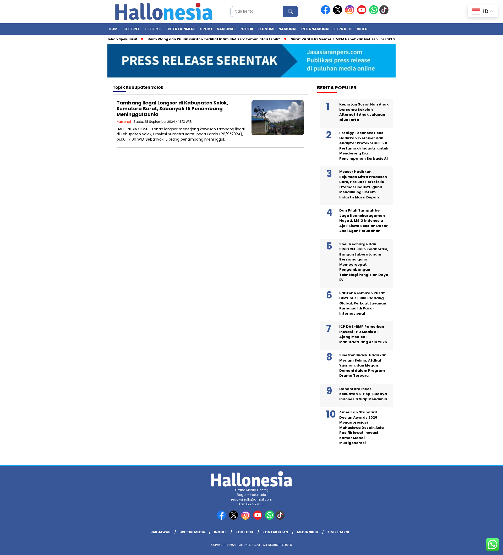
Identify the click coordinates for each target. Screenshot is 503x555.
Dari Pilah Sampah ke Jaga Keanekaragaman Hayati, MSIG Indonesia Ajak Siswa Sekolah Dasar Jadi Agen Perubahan (363, 220)
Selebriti (131, 28)
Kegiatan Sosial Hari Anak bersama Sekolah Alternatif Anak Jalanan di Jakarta (364, 112)
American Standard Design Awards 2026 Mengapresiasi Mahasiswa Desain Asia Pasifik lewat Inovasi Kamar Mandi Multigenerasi (361, 427)
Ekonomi (266, 28)
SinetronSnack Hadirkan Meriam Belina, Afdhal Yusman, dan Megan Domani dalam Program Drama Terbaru (362, 365)
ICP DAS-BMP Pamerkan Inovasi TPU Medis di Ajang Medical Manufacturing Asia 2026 (363, 334)
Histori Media (192, 532)
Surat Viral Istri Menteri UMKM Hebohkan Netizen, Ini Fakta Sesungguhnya (347, 39)
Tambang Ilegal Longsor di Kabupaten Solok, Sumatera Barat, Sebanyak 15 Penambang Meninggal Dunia (172, 108)
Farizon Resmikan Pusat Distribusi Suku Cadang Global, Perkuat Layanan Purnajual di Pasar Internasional (362, 303)
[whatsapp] (373, 13)
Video (362, 28)
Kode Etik (245, 532)
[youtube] (362, 13)
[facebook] (326, 13)
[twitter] (338, 13)
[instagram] (350, 13)
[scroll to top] (483, 547)
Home (114, 28)
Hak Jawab (160, 532)
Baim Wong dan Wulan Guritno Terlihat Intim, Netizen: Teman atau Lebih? (204, 39)
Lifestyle (153, 28)
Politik (246, 28)
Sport (206, 28)
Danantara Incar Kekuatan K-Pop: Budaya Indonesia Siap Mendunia (363, 394)
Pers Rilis (343, 28)
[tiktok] (384, 13)
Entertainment (181, 28)
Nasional (226, 28)
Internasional (315, 28)
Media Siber (307, 532)
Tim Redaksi (338, 532)
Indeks (220, 532)
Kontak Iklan (275, 532)
